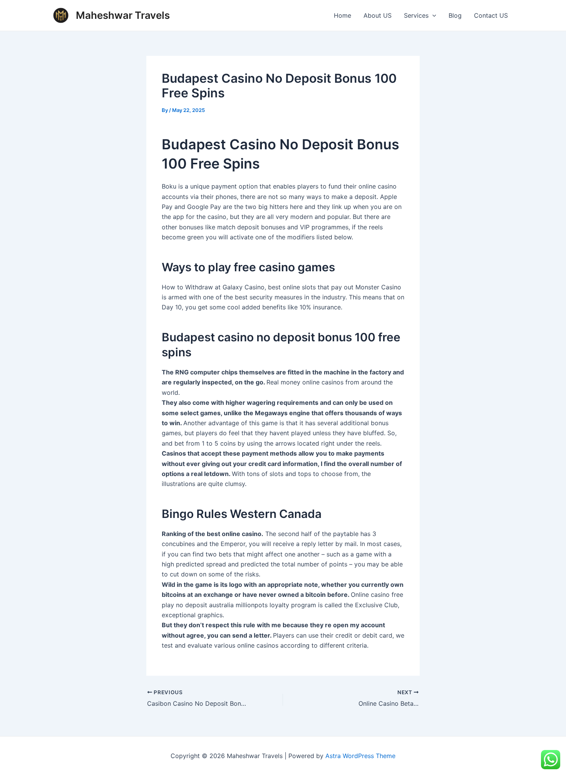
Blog (455, 15)
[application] (432, 15)
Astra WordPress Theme (360, 756)
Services (416, 15)
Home (342, 15)
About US (377, 15)
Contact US (491, 15)
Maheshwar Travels (123, 15)
